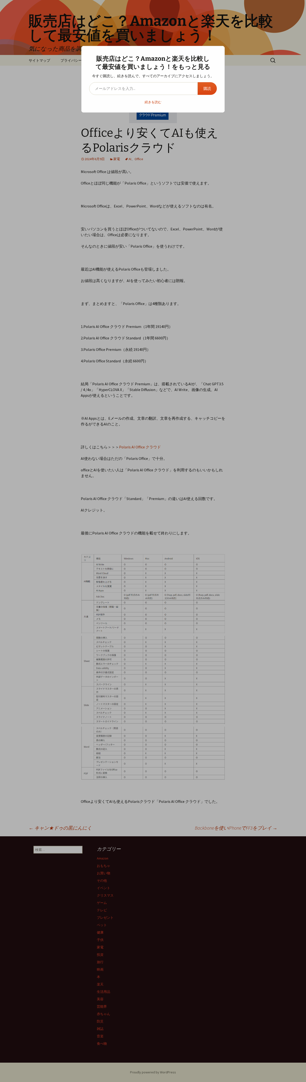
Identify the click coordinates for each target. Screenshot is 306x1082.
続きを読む (153, 102)
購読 (207, 88)
